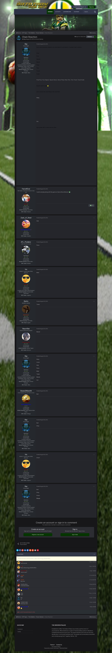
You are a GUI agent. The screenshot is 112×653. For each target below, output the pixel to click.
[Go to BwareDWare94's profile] (26, 399)
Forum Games (39, 39)
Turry (22, 593)
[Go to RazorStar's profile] (26, 336)
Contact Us (59, 644)
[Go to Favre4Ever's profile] (26, 198)
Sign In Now (75, 534)
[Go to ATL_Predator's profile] (26, 250)
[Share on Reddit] (30, 550)
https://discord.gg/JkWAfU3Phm (28, 567)
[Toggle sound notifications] (95, 554)
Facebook (20, 629)
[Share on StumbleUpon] (33, 550)
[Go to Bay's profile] (18, 38)
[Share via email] (35, 550)
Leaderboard (67, 11)
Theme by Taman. (63, 648)
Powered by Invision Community (51, 648)
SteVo (26, 301)
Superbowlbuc (24, 584)
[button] (92, 23)
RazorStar (26, 329)
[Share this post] (93, 44)
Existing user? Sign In (79, 7)
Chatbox (76, 11)
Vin (26, 269)
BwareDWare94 (26, 391)
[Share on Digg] (25, 550)
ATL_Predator (26, 242)
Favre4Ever (26, 189)
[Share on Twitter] (17, 550)
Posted (42, 44)
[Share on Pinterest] (38, 550)
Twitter (19, 631)
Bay (24, 39)
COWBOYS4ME (24, 602)
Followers (89, 36)
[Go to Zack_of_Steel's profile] (26, 224)
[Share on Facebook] (20, 550)
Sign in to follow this (81, 36)
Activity (57, 11)
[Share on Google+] (22, 550)
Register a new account (38, 534)
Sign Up (91, 7)
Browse (50, 11)
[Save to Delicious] (27, 550)
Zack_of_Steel (26, 218)
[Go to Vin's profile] (26, 279)
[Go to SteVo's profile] (26, 309)
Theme (52, 644)
